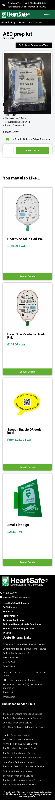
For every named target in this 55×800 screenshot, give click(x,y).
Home (4, 22)
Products (23, 22)
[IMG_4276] (27, 83)
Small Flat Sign (18, 525)
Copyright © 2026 (12, 792)
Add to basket (32, 150)
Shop (13, 22)
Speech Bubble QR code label (24, 431)
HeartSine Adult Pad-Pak (25, 239)
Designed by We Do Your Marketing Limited (35, 795)
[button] (46, 15)
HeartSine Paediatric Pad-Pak (26, 335)
